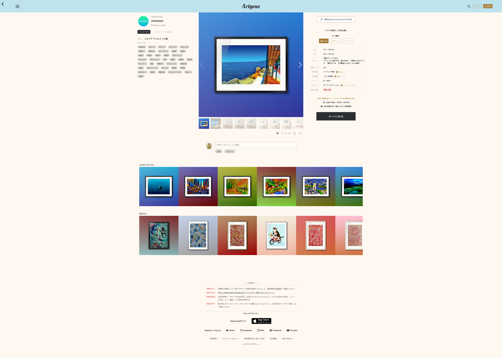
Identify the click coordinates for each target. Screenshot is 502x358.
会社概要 (273, 338)
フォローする (144, 32)
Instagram (247, 330)
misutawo (157, 20)
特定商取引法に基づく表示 (254, 338)
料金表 (278, 288)
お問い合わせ (287, 338)
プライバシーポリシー (230, 338)
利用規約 (213, 338)
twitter (232, 330)
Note (262, 330)
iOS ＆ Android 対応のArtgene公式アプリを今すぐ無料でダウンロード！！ (246, 292)
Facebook (277, 330)
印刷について (342, 72)
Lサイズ (348, 41)
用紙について (340, 76)
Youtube (293, 330)
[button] (300, 65)
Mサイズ (336, 41)
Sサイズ (323, 41)
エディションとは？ (349, 85)
